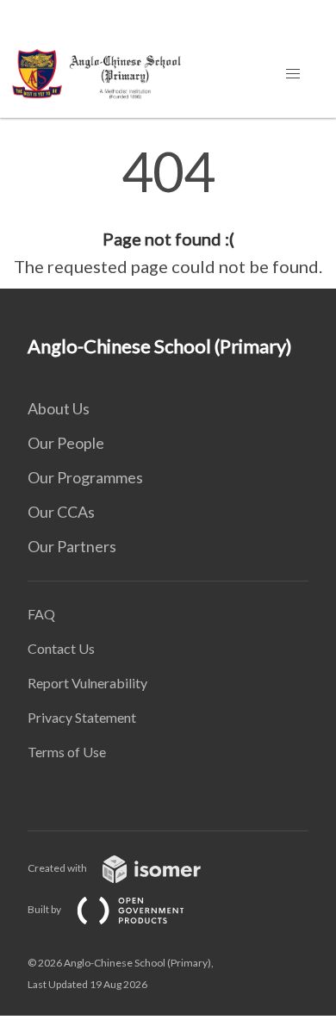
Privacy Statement (82, 717)
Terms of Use (67, 751)
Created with (58, 867)
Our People (66, 442)
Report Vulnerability (87, 683)
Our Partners (72, 546)
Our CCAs (61, 511)
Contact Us (61, 648)
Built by (45, 909)
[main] (168, 212)
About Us (59, 408)
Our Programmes (85, 477)
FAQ (41, 614)
